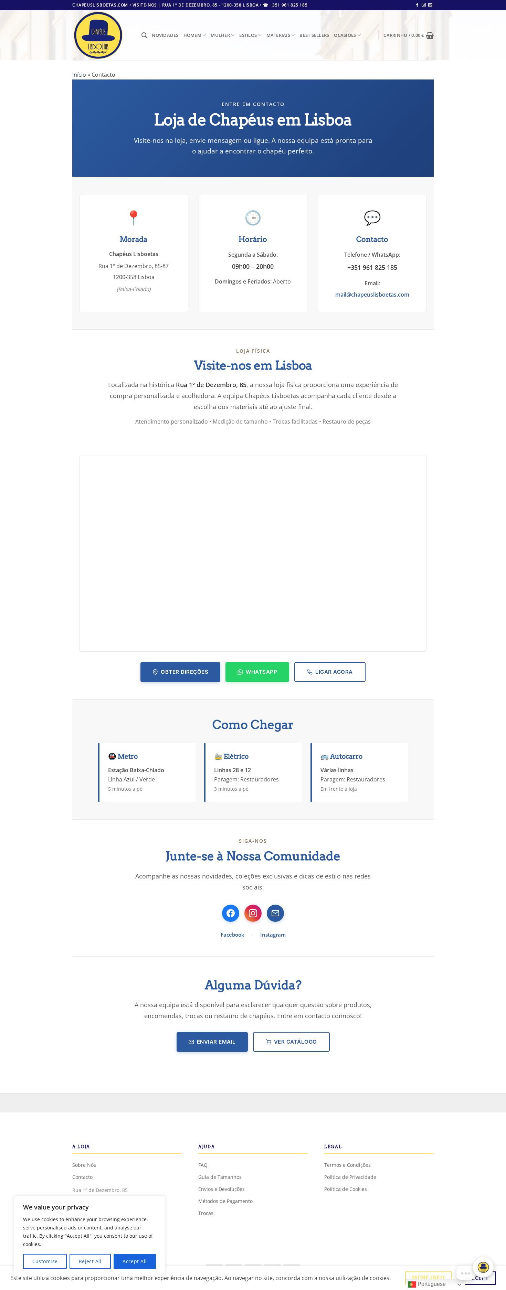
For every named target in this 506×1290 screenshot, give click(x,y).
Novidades (165, 35)
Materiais (278, 35)
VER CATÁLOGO (295, 1041)
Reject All (90, 1261)
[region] (89, 1236)
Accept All (135, 1261)
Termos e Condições (347, 1165)
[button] (144, 35)
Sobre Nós (84, 1165)
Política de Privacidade (350, 1177)
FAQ (203, 1165)
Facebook (232, 934)
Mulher (220, 35)
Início (79, 74)
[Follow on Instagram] (424, 5)
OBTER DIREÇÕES (184, 672)
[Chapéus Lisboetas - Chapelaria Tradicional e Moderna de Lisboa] (101, 35)
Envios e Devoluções (221, 1189)
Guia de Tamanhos (220, 1177)
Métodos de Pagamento (225, 1201)
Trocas (205, 1213)
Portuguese (431, 1284)
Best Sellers (314, 35)
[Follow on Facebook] (417, 5)
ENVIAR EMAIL (216, 1041)
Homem (192, 35)
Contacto (82, 1177)
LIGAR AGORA (334, 672)
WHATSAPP (261, 672)
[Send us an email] (430, 5)
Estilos (248, 35)
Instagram (273, 934)
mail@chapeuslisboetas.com (372, 294)
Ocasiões (345, 35)
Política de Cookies (345, 1189)
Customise (45, 1261)
